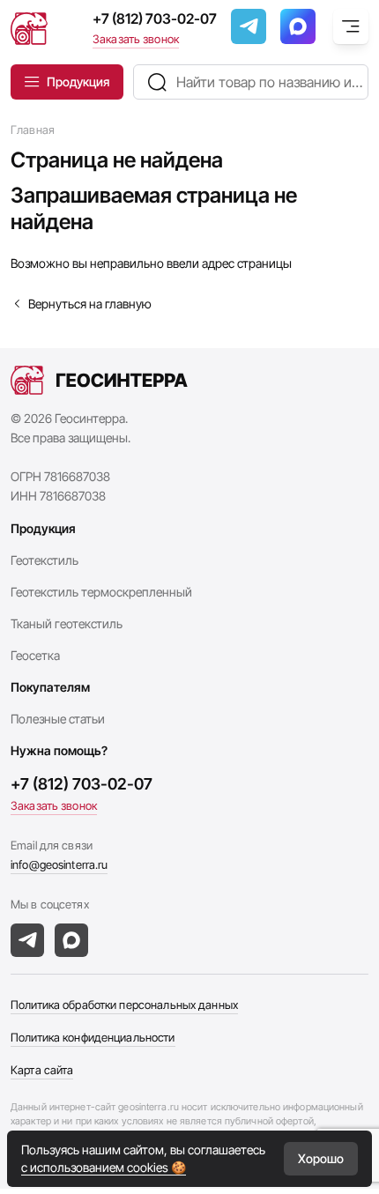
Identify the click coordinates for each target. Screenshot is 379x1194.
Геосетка (35, 655)
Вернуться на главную (90, 303)
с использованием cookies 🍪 (103, 1167)
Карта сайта (42, 1070)
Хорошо (321, 1158)
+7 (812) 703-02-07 (155, 18)
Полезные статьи (58, 718)
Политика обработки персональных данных (124, 1004)
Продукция (78, 81)
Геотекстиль (44, 560)
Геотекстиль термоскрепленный (101, 591)
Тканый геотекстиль (67, 623)
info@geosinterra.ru (59, 864)
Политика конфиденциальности (93, 1037)
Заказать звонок (136, 39)
